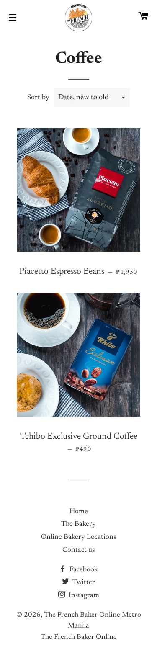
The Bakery (78, 524)
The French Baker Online (79, 637)
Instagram (83, 595)
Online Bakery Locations (78, 537)
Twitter (83, 582)
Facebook (83, 570)
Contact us (78, 550)
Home (78, 511)
